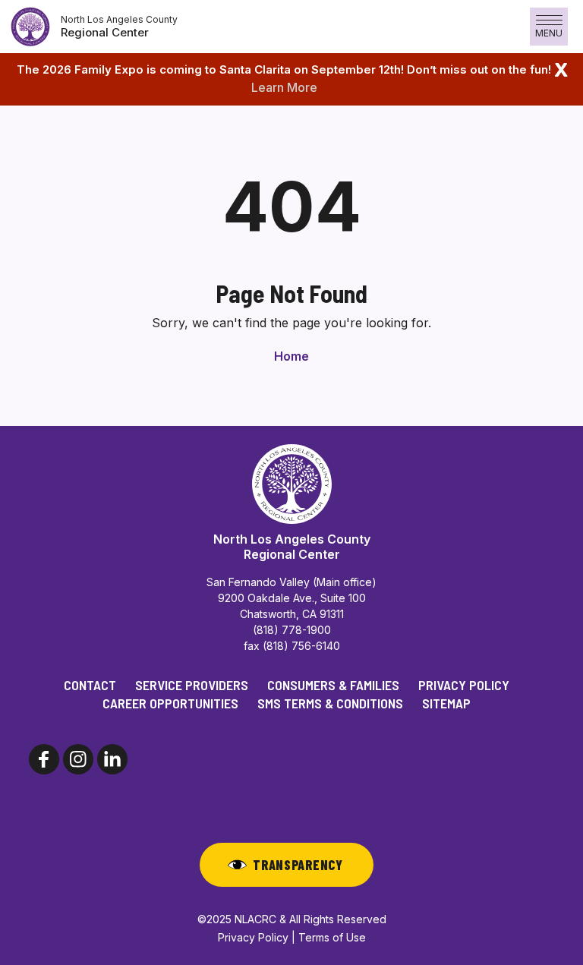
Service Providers (191, 684)
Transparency (298, 864)
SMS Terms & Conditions (330, 703)
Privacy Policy (463, 684)
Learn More (284, 87)
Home (291, 356)
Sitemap (446, 703)
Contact (90, 684)
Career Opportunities (170, 703)
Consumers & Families (333, 684)
